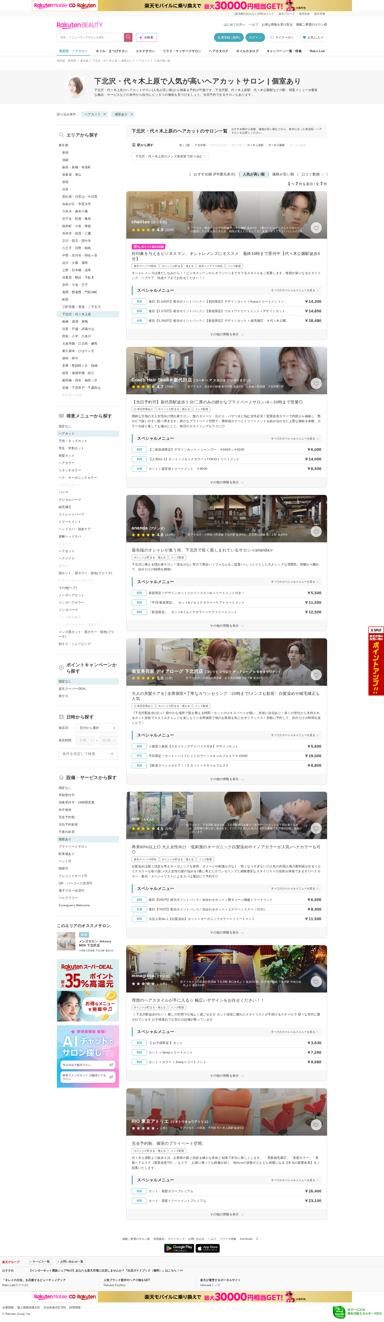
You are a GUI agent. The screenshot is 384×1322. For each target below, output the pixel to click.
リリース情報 (228, 1239)
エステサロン (145, 51)
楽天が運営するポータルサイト (220, 1280)
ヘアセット (67, 551)
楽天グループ (287, 13)
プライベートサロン (73, 846)
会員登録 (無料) (229, 37)
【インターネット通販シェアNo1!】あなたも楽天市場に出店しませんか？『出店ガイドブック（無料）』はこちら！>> (106, 1270)
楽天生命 (304, 13)
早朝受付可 (67, 795)
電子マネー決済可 (71, 890)
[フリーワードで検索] (128, 37)
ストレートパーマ (71, 514)
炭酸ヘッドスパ (70, 536)
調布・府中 (70, 358)
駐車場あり (67, 854)
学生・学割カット (71, 448)
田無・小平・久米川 (76, 336)
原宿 (65, 182)
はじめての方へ (235, 24)
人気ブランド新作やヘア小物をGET (127, 1280)
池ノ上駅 (184, 145)
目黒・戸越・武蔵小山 (78, 329)
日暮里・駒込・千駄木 (78, 277)
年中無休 (65, 810)
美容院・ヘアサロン (73, 51)
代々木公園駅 (276, 145)
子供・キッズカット (73, 441)
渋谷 (65, 189)
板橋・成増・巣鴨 (75, 321)
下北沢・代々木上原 (104, 60)
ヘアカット (143, 60)
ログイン (255, 37)
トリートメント (70, 521)
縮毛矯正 (65, 507)
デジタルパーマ (70, 499)
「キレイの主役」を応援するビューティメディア (34, 1280)
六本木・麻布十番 (75, 211)
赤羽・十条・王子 (75, 285)
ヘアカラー (67, 463)
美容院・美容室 (66, 60)
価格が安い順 (283, 174)
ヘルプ (253, 24)
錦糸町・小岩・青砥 (76, 226)
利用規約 (159, 1239)
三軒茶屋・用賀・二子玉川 (81, 307)
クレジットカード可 (73, 876)
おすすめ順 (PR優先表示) (215, 174)
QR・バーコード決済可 (75, 883)
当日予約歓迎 (68, 824)
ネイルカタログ (247, 51)
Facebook (246, 1239)
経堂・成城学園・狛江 (78, 373)
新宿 (65, 152)
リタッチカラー (70, 470)
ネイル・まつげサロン (112, 51)
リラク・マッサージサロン (182, 51)
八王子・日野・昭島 (76, 248)
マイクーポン (284, 37)
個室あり (126, 60)
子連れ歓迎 (67, 832)
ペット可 (65, 861)
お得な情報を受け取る (277, 24)
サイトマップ (176, 1239)
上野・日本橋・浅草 (76, 270)
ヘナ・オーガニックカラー (78, 477)
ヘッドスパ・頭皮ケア (75, 529)
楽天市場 (319, 13)
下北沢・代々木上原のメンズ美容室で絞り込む (169, 156)
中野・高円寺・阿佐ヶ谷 (80, 255)
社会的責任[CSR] (55, 1307)
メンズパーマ (68, 610)
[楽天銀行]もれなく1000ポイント (254, 13)
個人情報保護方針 (28, 1307)
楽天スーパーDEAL (72, 688)
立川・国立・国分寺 (76, 240)
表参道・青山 (72, 174)
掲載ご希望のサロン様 (311, 24)
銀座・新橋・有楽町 (76, 167)
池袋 (65, 160)
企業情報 (8, 1307)
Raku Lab (317, 51)
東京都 (84, 60)
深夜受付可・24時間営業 (76, 802)
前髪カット (67, 455)
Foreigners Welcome (74, 905)
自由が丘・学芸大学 (76, 204)
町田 (65, 299)
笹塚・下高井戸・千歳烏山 (81, 387)
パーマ (63, 492)
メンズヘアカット (71, 595)
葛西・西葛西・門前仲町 (80, 292)
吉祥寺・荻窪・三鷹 (76, 233)
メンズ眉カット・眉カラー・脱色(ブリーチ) (86, 634)
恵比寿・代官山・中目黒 (80, 196)
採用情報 (75, 1307)
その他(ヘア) (68, 588)
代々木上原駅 (255, 145)
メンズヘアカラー (71, 602)
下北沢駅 (200, 145)
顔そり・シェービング (75, 644)
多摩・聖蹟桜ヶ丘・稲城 (80, 365)
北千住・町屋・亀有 (76, 218)
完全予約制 (67, 817)
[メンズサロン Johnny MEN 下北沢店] (88, 942)
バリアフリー (68, 898)
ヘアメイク (67, 558)
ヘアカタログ (218, 51)
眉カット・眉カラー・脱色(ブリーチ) (85, 573)
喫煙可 (63, 868)
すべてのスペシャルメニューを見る (293, 290)
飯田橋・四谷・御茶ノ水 (80, 380)
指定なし (65, 426)
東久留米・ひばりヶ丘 (78, 351)
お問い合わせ (196, 1239)
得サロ (63, 696)
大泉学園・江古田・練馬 (80, 343)
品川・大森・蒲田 (75, 262)
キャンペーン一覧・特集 (284, 51)
